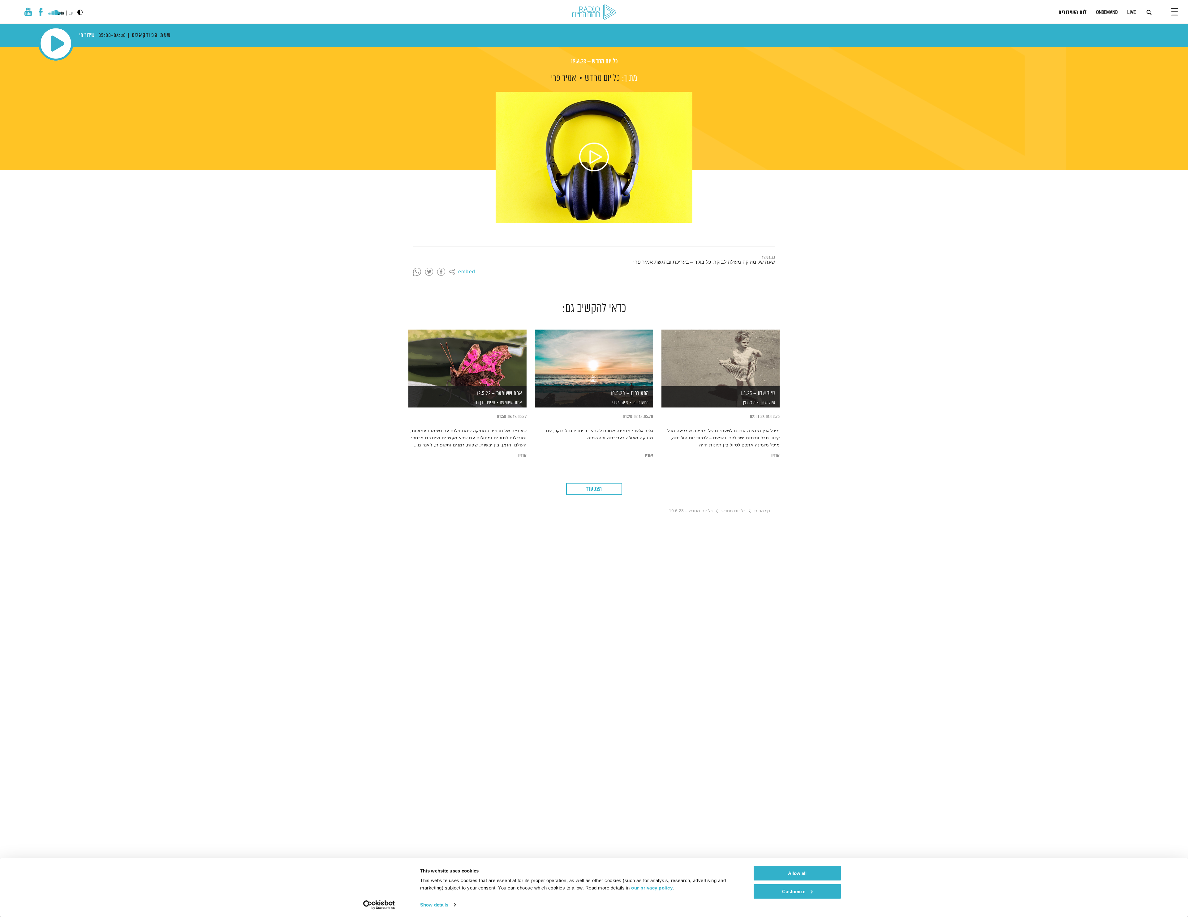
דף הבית (762, 510)
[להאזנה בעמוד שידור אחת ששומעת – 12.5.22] (467, 358)
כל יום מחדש (602, 78)
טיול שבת (767, 402)
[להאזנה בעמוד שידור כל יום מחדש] (594, 157)
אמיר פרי (563, 78)
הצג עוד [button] (594, 489)
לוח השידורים (1072, 12)
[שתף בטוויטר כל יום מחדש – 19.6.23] (429, 272)
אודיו (775, 455)
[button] (1174, 11)
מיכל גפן (749, 402)
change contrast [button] (80, 12)
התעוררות (641, 402)
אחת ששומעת (511, 402)
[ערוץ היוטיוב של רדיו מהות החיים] (28, 11)
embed (466, 272)
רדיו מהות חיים (594, 12)
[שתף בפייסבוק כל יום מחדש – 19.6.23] (441, 272)
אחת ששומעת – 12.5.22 (499, 393)
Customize (793, 891)
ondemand (1107, 12)
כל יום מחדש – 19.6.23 (594, 62)
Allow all (797, 873)
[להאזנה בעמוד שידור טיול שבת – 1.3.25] (720, 358)
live (1131, 12)
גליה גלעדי (620, 402)
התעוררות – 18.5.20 (630, 393)
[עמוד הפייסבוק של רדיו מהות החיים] (41, 12)
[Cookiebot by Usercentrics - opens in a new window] (379, 905)
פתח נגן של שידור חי (56, 43)
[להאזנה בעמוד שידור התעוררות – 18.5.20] (594, 358)
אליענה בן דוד (484, 402)
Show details (434, 904)
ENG (61, 13)
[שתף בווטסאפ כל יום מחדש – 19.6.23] (417, 272)
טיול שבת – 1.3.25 (757, 393)
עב (71, 13)
